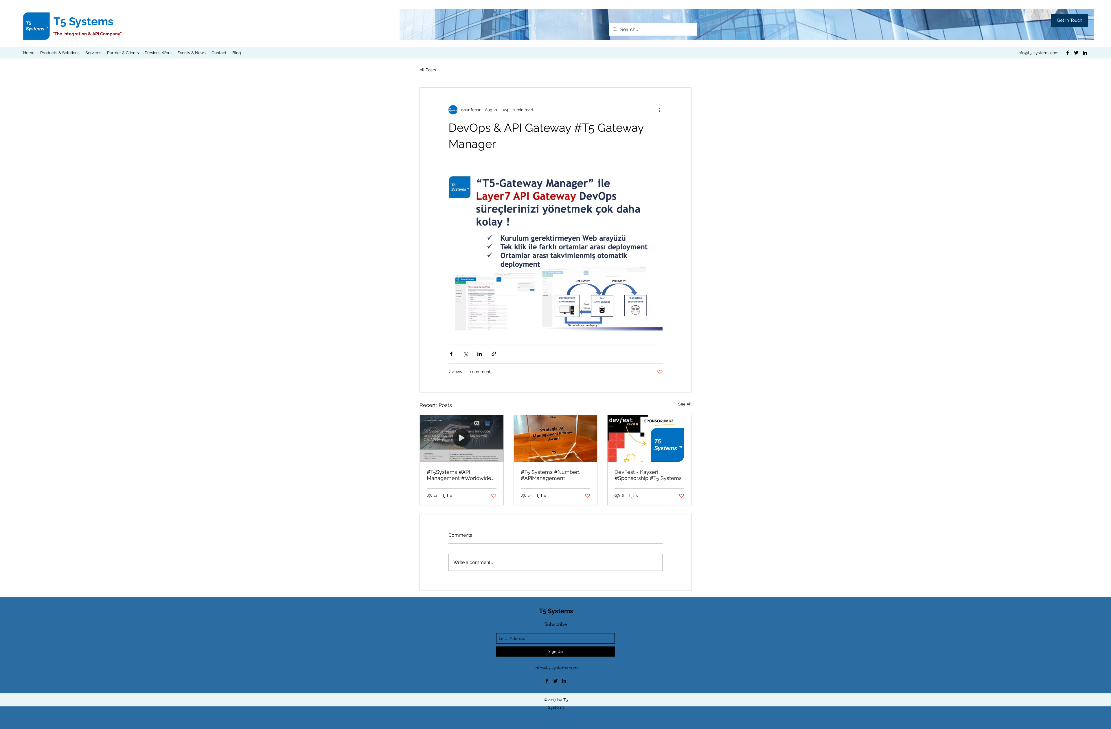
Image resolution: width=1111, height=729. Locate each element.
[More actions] (659, 109)
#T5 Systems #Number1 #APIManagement (550, 475)
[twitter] (1076, 53)
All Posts (428, 69)
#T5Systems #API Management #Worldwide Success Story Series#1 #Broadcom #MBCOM (459, 475)
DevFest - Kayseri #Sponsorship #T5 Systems (648, 475)
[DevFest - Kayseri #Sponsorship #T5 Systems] (649, 438)
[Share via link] (493, 354)
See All (684, 404)
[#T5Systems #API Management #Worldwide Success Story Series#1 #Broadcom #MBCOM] (461, 438)
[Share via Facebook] (451, 354)
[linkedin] (1085, 53)
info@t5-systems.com (1038, 52)
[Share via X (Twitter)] (465, 354)
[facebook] (1067, 53)
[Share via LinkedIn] (479, 354)
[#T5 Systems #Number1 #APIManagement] (555, 438)
